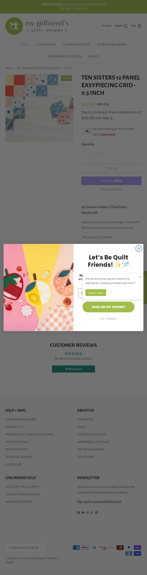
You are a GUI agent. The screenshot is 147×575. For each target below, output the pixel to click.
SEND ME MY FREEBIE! (108, 307)
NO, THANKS (108, 318)
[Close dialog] (139, 248)
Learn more (96, 292)
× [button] (140, 276)
